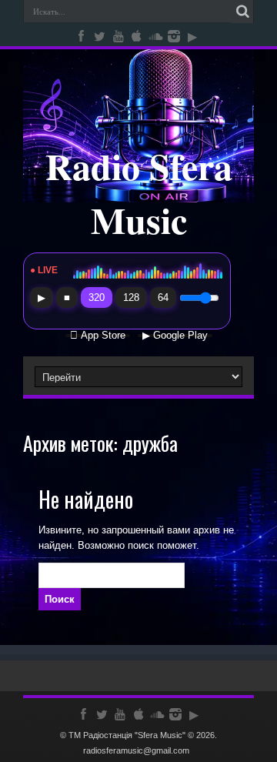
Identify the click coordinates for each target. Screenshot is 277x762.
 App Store (97, 335)
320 (96, 297)
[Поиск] (242, 11)
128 (131, 297)
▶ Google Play (175, 335)
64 (163, 297)
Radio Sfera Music (138, 192)
